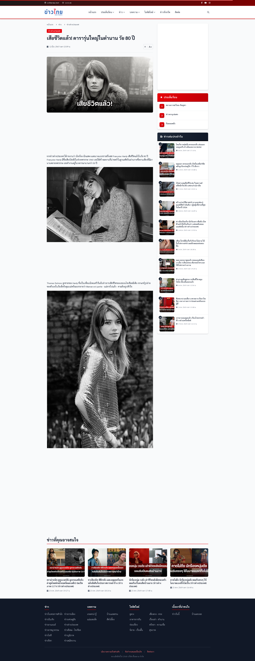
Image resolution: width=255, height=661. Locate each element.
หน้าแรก (92, 12)
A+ (150, 46)
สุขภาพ (152, 630)
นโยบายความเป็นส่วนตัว (110, 651)
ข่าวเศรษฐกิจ (70, 619)
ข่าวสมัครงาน (70, 640)
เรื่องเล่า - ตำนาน (156, 619)
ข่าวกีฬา (48, 640)
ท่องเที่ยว (134, 624)
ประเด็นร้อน (106, 12)
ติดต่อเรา (150, 651)
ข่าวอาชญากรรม (52, 630)
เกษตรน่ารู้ (92, 614)
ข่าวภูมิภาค (69, 635)
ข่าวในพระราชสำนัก (53, 614)
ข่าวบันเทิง (49, 619)
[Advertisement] (100, 134)
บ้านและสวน (112, 614)
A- (145, 46)
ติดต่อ (177, 12)
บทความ (134, 12)
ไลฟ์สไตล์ (148, 12)
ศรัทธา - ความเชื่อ (157, 624)
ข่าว (121, 12)
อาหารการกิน (135, 619)
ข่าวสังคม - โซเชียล (72, 630)
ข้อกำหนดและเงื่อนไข (133, 651)
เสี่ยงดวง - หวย (155, 614)
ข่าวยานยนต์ (50, 624)
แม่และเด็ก (92, 619)
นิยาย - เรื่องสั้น (136, 630)
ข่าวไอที (48, 635)
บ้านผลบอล (197, 614)
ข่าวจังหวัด (165, 12)
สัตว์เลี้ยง (110, 619)
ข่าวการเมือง (69, 614)
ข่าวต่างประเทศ (73, 24)
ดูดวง (132, 614)
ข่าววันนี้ (176, 614)
